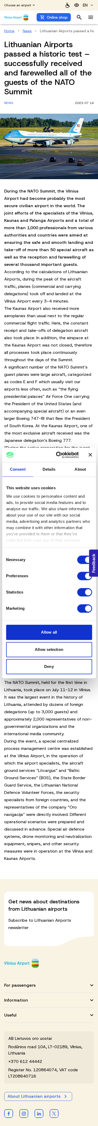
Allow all (49, 632)
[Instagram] (23, 1113)
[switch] (84, 576)
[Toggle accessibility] (76, 5)
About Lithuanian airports (34, 1096)
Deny (49, 666)
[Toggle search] (79, 17)
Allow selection (49, 649)
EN (85, 5)
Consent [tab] (18, 469)
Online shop (57, 17)
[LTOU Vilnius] (21, 963)
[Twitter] (54, 1113)
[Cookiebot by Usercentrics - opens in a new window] (58, 455)
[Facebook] (8, 1113)
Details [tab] (49, 469)
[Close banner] (90, 455)
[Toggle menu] (91, 17)
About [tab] (80, 469)
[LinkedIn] (38, 1113)
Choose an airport (17, 5)
